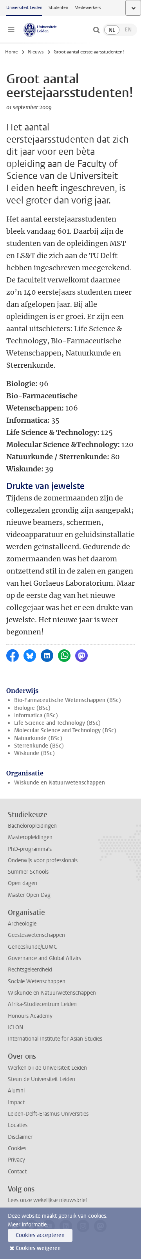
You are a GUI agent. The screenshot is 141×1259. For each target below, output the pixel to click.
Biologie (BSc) (32, 708)
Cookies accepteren (40, 1235)
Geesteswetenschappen (36, 935)
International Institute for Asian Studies (55, 1039)
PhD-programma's (30, 849)
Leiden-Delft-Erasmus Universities (48, 1114)
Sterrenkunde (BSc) (39, 746)
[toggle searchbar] (96, 30)
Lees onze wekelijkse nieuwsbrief (47, 1200)
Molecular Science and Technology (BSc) (65, 730)
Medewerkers (87, 8)
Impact (16, 1102)
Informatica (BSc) (36, 715)
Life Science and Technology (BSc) (57, 723)
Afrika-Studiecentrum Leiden (42, 1004)
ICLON (15, 1027)
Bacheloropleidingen (32, 826)
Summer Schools (28, 872)
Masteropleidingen (30, 837)
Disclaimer (20, 1137)
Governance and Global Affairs (44, 958)
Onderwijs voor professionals (43, 860)
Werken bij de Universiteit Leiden (47, 1068)
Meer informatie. (28, 1224)
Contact (17, 1171)
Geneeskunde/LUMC (32, 947)
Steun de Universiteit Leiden (41, 1079)
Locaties (17, 1125)
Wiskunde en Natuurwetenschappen (59, 782)
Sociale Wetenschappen (36, 981)
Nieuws (35, 52)
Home (11, 52)
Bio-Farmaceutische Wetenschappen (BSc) (67, 700)
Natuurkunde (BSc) (38, 738)
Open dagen (22, 883)
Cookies (17, 1148)
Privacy (16, 1160)
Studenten (58, 8)
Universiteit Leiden (24, 8)
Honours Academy (30, 1016)
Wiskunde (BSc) (34, 753)
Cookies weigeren (38, 1248)
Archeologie (22, 923)
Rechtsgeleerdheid (30, 969)
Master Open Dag (29, 895)
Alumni (16, 1090)
